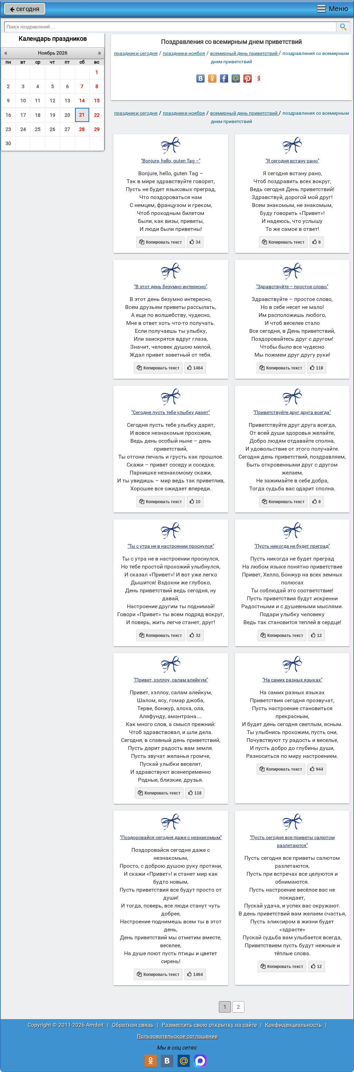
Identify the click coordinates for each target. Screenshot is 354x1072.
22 (97, 115)
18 (37, 115)
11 (37, 100)
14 (82, 100)
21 (82, 114)
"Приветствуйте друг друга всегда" (292, 412)
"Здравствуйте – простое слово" (292, 286)
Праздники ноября (184, 53)
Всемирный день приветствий (244, 53)
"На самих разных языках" (292, 680)
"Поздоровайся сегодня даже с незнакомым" (171, 837)
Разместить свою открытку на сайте (209, 1025)
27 (67, 129)
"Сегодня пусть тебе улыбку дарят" (170, 412)
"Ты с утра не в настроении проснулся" (171, 546)
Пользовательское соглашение (177, 1036)
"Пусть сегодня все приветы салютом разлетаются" (292, 841)
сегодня (24, 8)
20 (67, 115)
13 (67, 100)
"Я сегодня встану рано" (292, 160)
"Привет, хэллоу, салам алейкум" (171, 680)
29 (97, 129)
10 (23, 100)
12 (52, 100)
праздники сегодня (136, 53)
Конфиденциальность (293, 1025)
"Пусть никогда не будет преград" (292, 546)
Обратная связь (132, 1025)
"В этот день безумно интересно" (170, 286)
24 (23, 129)
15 (97, 100)
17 (23, 115)
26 (52, 129)
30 (8, 143)
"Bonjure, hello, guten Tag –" (170, 160)
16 (8, 115)
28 (82, 129)
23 (8, 129)
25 (37, 129)
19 (52, 115)
